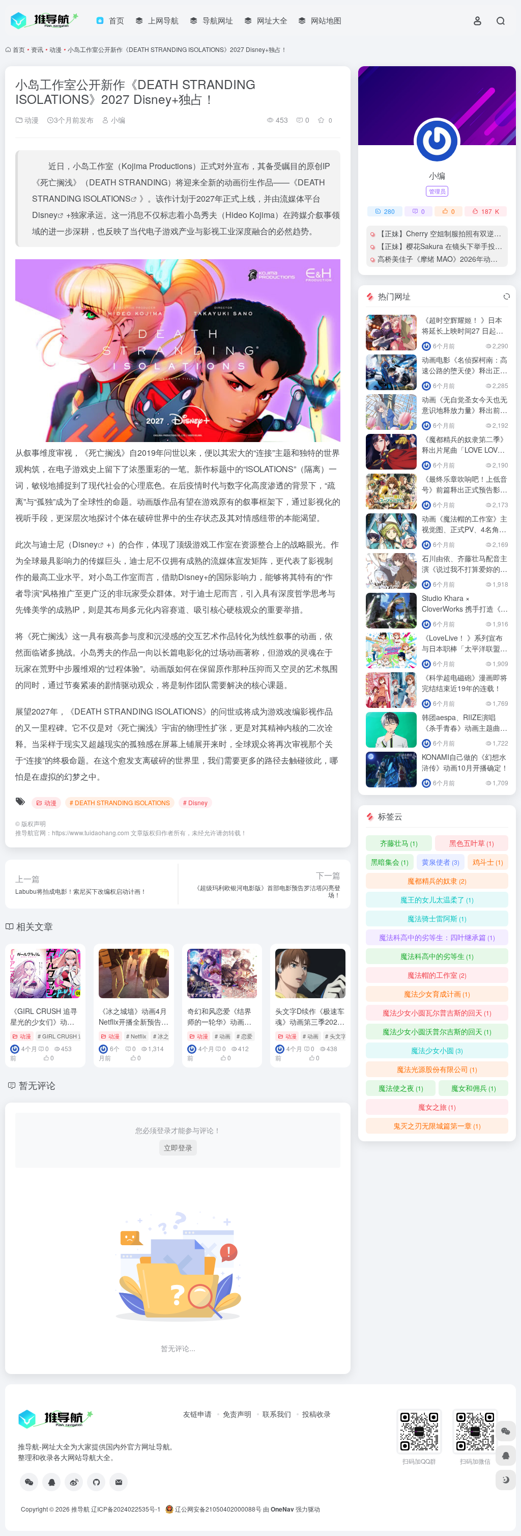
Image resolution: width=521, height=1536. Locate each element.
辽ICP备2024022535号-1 (126, 1508)
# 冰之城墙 (166, 1036)
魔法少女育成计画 (437, 994)
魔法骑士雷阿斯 (437, 918)
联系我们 (277, 1414)
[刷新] (507, 296)
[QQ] (51, 1482)
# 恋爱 (244, 1036)
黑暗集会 (390, 862)
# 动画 (222, 1036)
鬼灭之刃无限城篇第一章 (437, 1125)
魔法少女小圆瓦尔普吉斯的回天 (437, 1012)
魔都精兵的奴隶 (437, 880)
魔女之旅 (437, 1107)
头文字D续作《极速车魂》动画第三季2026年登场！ (309, 1021)
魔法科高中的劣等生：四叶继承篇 (437, 937)
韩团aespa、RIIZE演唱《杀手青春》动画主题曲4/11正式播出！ (461, 728)
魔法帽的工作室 (437, 975)
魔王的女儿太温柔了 (437, 899)
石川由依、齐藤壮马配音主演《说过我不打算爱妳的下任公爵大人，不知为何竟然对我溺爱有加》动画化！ (464, 574)
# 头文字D (338, 1036)
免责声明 (237, 1414)
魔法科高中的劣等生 (437, 956)
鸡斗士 (488, 862)
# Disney (195, 802)
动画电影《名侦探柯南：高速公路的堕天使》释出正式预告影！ (464, 370)
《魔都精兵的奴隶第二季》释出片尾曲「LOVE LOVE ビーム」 (464, 449)
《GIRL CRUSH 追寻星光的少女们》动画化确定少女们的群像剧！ (43, 1027)
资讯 (37, 49)
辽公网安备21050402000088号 (217, 1508)
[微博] (74, 1482)
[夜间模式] (506, 1480)
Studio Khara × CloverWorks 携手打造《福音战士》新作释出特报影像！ (465, 614)
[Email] (118, 1482)
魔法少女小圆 (437, 1050)
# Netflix (136, 1036)
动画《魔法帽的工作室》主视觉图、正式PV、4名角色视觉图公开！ (464, 529)
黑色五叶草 (471, 843)
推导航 (80, 1508)
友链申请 (197, 1414)
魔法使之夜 (401, 1088)
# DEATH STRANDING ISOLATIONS (120, 802)
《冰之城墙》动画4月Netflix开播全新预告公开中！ (133, 1021)
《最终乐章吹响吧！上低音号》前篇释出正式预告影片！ (464, 489)
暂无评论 (37, 1084)
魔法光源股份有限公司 (437, 1069)
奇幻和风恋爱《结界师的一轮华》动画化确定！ (219, 1021)
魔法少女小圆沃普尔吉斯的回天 (437, 1031)
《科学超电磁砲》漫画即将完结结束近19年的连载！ (464, 682)
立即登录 (178, 1147)
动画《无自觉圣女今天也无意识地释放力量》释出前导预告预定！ (464, 410)
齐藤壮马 (399, 843)
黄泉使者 (440, 862)
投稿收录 (316, 1414)
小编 (117, 120)
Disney (44, 215)
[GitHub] (96, 1482)
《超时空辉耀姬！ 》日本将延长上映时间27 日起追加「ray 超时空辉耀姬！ (462, 330)
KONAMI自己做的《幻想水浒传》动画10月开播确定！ (465, 762)
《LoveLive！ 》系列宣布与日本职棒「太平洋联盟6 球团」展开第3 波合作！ (463, 648)
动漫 (55, 49)
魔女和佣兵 (473, 1088)
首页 (19, 49)
